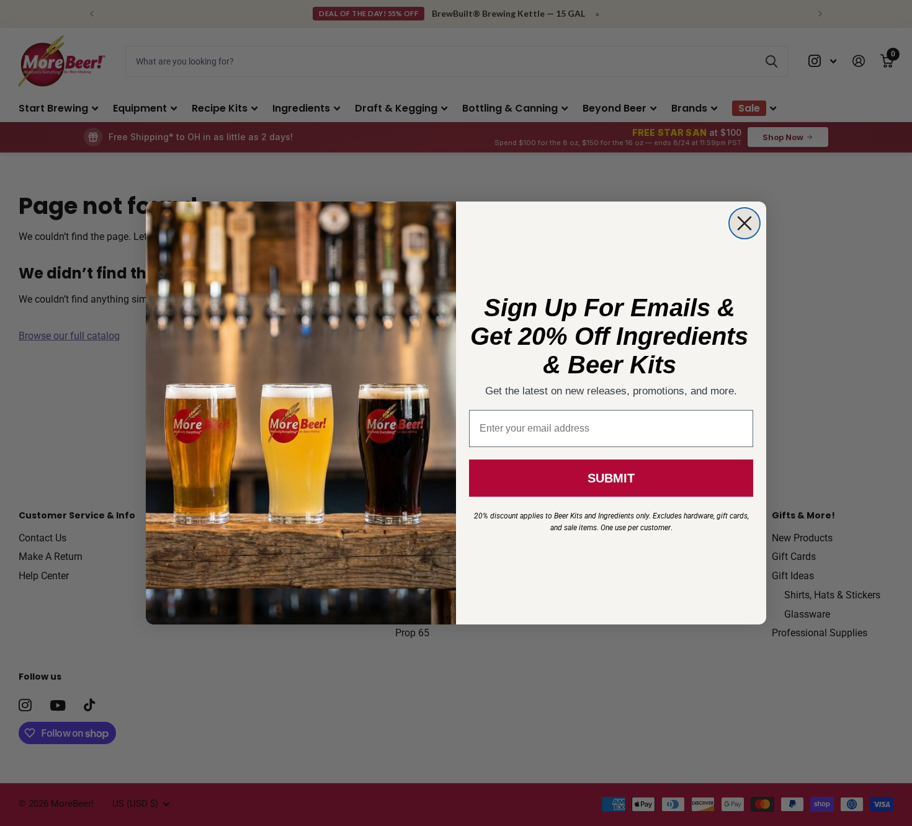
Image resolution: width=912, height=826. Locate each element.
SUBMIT (611, 478)
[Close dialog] (744, 223)
